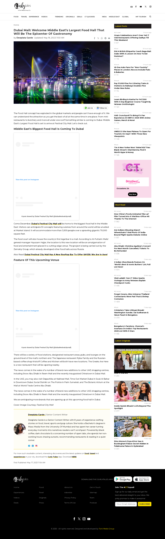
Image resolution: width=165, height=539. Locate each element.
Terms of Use (70, 503)
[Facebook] (136, 7)
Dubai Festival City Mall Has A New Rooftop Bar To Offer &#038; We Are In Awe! (66, 254)
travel (92, 453)
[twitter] (98, 38)
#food (116, 48)
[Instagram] (150, 7)
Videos (44, 17)
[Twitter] (146, 7)
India (104, 17)
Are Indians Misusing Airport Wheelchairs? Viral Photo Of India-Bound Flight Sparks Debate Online (130, 232)
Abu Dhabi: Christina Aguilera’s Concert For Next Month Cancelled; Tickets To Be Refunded (132, 248)
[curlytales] (21, 482)
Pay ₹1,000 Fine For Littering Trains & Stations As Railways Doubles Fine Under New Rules (131, 85)
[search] (149, 17)
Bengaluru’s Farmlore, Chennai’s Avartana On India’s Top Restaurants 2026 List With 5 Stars (131, 328)
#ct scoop (117, 211)
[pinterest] (105, 38)
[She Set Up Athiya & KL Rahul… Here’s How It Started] (132, 355)
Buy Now (132, 194)
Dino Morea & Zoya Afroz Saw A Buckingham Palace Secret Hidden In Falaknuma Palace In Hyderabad (131, 443)
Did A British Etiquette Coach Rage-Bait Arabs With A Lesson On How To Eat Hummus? (132, 53)
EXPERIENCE (34, 17)
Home (16, 25)
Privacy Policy (70, 498)
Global (125, 17)
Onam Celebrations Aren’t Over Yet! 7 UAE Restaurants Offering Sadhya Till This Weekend (131, 37)
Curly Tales (53, 457)
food (87, 453)
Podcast (93, 503)
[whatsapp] (102, 38)
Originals (70, 17)
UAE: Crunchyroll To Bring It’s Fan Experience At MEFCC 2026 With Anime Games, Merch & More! (132, 117)
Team (92, 498)
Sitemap (93, 492)
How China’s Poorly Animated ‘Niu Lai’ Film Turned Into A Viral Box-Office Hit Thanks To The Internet (131, 216)
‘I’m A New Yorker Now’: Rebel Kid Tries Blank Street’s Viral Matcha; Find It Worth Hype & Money (132, 149)
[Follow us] (102, 108)
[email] (109, 38)
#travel (116, 64)
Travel (24, 17)
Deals (79, 17)
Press (41, 503)
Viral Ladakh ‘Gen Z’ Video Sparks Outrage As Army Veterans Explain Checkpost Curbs (130, 280)
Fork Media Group (106, 529)
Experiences (19, 492)
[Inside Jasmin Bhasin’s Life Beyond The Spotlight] (132, 391)
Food (16, 17)
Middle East (114, 17)
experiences (19, 457)
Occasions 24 (123, 188)
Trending (59, 17)
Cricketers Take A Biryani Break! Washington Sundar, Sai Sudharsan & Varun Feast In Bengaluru (131, 312)
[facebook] (95, 38)
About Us (68, 487)
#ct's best (117, 32)
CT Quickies (90, 17)
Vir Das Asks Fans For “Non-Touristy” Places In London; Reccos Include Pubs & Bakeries (132, 69)
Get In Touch (95, 487)
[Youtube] (141, 7)
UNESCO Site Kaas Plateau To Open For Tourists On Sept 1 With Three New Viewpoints (132, 133)
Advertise (68, 492)
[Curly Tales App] (123, 479)
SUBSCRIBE (144, 504)
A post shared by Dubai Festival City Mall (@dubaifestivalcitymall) (46, 216)
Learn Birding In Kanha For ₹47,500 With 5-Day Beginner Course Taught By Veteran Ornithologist (132, 101)
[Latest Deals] (133, 174)
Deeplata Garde (25, 38)
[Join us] (89, 108)
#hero (116, 368)
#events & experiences (121, 113)
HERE (74, 457)
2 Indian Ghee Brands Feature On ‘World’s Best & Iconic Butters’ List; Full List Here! (132, 264)
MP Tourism (141, 17)
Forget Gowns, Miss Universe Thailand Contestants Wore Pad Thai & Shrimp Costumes (131, 296)
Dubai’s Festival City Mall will (46, 224)
